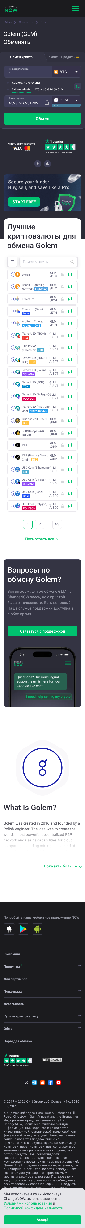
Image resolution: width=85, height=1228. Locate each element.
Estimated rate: (21, 89)
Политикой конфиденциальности (33, 1208)
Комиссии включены (26, 82)
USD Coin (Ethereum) (35, 469)
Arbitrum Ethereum (34, 323)
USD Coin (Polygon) (34, 506)
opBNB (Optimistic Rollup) (33, 433)
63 (57, 524)
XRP (24, 445)
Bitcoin (26, 274)
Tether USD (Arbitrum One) (35, 409)
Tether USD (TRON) (34, 335)
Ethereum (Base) (32, 311)
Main (8, 22)
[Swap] (77, 86)
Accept (43, 1219)
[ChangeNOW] (11, 8)
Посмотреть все (39, 539)
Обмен (42, 118)
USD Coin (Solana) (34, 482)
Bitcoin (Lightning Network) (34, 287)
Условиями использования (28, 1203)
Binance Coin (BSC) (34, 421)
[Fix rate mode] (46, 102)
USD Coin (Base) (32, 494)
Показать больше (60, 866)
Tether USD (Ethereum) (32, 348)
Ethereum (28, 299)
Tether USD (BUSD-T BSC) (34, 360)
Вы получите (16, 98)
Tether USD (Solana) (34, 372)
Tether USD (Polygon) (35, 396)
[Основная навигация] (75, 8)
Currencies (26, 22)
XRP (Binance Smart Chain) (35, 457)
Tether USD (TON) (33, 384)
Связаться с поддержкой (42, 631)
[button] (66, 71)
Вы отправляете (19, 69)
